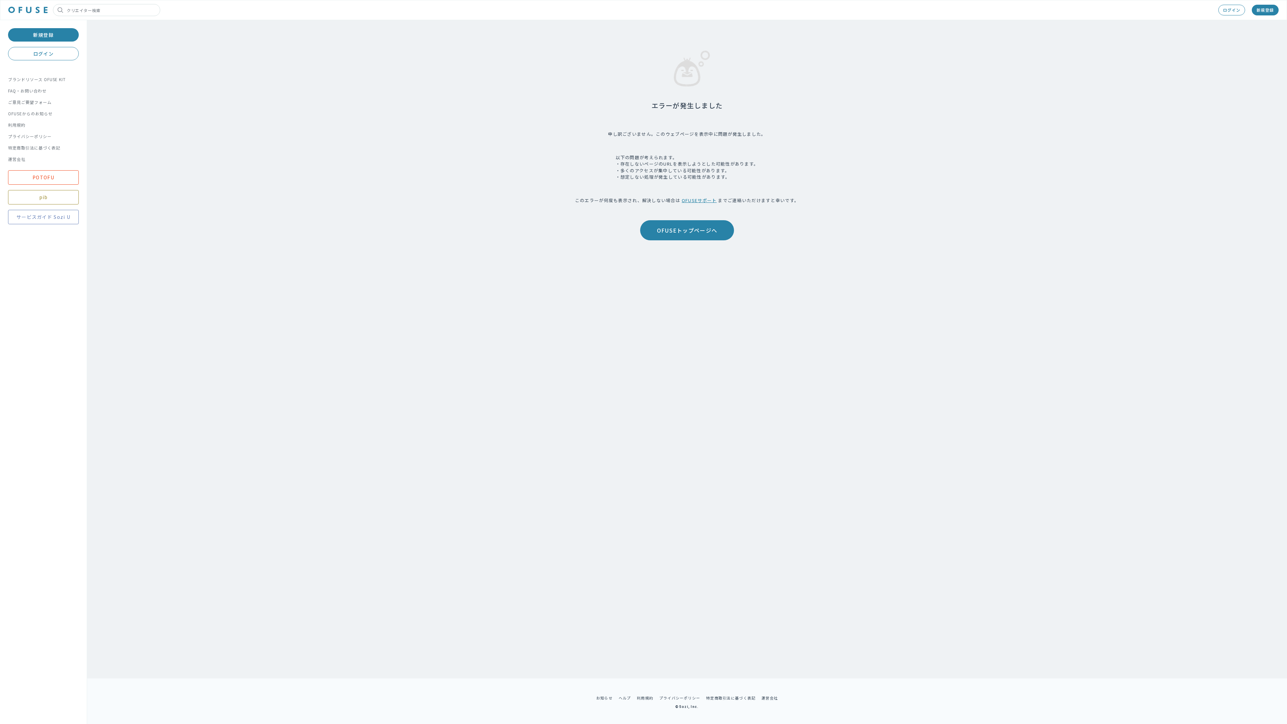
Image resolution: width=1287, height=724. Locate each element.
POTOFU (43, 177)
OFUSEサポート (699, 200)
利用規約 (16, 125)
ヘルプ (625, 698)
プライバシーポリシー (30, 136)
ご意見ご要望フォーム (30, 102)
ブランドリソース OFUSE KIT (37, 79)
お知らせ (604, 698)
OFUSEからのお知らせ (30, 113)
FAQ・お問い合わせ (27, 91)
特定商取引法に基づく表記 (34, 147)
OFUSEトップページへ (687, 230)
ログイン (1231, 10)
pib (43, 197)
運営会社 (16, 159)
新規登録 (1265, 10)
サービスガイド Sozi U (43, 217)
